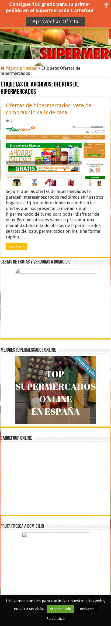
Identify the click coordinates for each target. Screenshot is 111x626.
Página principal (21, 68)
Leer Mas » (16, 246)
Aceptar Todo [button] (60, 609)
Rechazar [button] (87, 609)
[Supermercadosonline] (55, 43)
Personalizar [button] (56, 619)
